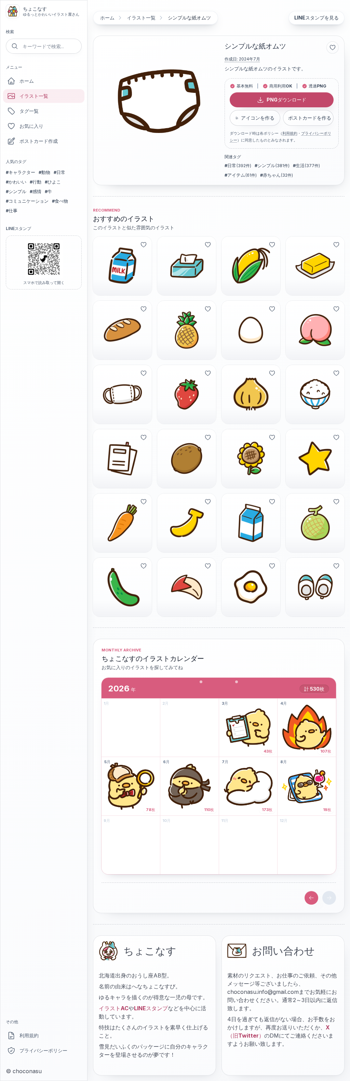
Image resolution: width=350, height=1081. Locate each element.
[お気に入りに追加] (332, 47)
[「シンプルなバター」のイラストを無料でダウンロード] (315, 266)
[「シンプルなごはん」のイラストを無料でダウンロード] (315, 394)
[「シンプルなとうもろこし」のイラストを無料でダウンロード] (250, 266)
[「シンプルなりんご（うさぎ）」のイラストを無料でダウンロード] (186, 587)
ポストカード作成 (38, 141)
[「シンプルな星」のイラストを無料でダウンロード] (315, 458)
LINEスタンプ (151, 1008)
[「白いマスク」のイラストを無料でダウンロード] (122, 394)
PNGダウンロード (286, 100)
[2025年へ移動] (311, 898)
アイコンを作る (257, 118)
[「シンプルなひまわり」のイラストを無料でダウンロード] (250, 458)
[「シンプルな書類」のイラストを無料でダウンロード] (122, 458)
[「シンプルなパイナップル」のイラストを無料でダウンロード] (186, 330)
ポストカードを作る (309, 118)
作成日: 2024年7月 (242, 59)
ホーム (26, 81)
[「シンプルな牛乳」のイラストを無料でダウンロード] (250, 523)
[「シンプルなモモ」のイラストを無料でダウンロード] (315, 330)
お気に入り (31, 126)
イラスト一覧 (33, 96)
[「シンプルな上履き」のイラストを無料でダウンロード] (315, 587)
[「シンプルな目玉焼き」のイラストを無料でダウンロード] (250, 587)
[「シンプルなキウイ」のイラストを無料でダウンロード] (186, 458)
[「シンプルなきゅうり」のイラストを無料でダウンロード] (122, 587)
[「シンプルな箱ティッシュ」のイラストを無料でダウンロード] (186, 266)
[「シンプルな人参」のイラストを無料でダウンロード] (122, 523)
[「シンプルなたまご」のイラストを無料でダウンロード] (250, 330)
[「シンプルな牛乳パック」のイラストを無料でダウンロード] (122, 266)
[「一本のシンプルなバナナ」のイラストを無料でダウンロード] (186, 523)
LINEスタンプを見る (316, 18)
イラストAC (114, 1008)
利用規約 (29, 1035)
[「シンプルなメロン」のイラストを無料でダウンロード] (315, 523)
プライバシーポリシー (43, 1050)
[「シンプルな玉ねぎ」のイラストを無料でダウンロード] (250, 394)
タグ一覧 (29, 111)
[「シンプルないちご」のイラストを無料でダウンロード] (186, 394)
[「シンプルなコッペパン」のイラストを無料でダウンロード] (122, 330)
